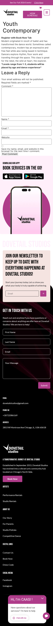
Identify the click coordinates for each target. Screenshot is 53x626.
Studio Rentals (9, 501)
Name (5, 119)
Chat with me (21, 618)
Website (5, 137)
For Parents (8, 524)
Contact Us (8, 552)
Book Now (8, 558)
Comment (7, 86)
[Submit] (43, 294)
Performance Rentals (12, 495)
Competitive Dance (12, 536)
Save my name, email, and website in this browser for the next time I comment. (22, 150)
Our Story (7, 517)
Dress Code (8, 564)
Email (5, 128)
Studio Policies (9, 530)
